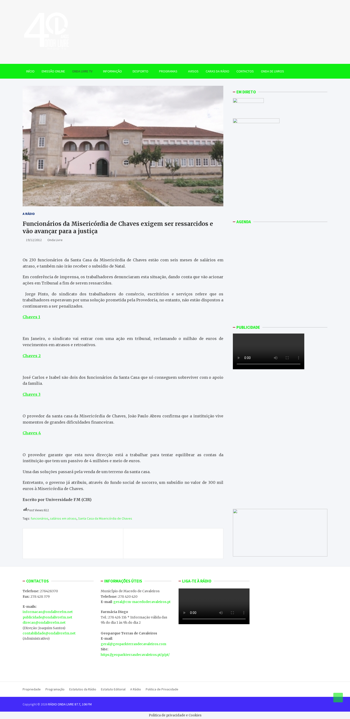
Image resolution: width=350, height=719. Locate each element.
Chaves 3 (31, 394)
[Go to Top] (338, 697)
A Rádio (29, 214)
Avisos (193, 71)
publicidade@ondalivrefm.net (47, 617)
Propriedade (32, 689)
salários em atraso (63, 518)
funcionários (39, 518)
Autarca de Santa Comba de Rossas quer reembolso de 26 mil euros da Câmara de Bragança (68, 543)
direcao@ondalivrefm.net (44, 622)
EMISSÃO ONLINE (53, 71)
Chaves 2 (32, 355)
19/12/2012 (34, 240)
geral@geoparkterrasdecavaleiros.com (133, 644)
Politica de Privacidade (162, 689)
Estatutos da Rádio (82, 689)
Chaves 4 (32, 432)
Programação (55, 689)
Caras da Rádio (217, 71)
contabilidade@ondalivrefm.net (49, 633)
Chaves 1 (31, 316)
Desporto (140, 71)
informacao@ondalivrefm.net (48, 612)
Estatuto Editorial (113, 689)
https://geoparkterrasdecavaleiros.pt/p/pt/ (135, 655)
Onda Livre (55, 240)
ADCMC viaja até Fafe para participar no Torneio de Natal (171, 541)
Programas (168, 71)
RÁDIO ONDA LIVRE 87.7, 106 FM (70, 704)
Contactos (245, 71)
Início (30, 71)
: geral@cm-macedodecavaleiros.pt (141, 602)
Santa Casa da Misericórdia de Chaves (105, 518)
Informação (112, 71)
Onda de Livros (272, 71)
